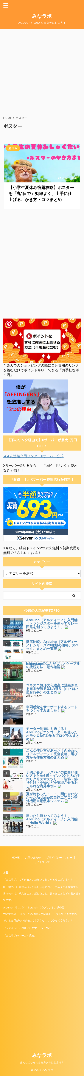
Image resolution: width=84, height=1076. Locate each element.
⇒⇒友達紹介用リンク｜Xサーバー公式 (33, 456)
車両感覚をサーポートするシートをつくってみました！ (52, 708)
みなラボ (42, 16)
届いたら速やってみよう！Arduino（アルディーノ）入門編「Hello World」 (52, 819)
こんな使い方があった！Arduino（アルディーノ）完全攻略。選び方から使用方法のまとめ (52, 753)
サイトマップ (42, 862)
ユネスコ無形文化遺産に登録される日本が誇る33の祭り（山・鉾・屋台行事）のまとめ (52, 688)
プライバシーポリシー (59, 857)
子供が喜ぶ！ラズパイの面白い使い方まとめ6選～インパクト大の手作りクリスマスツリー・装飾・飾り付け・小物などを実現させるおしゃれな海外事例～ (53, 779)
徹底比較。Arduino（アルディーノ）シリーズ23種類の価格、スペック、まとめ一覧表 (52, 645)
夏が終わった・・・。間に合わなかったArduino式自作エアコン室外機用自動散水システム (52, 797)
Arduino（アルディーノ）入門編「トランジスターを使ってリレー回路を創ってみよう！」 (52, 623)
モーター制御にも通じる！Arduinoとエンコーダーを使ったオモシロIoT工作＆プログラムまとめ (52, 733)
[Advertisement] (42, 71)
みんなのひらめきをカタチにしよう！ (42, 1062)
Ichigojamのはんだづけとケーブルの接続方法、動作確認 (53, 665)
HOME (16, 857)
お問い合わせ (33, 857)
